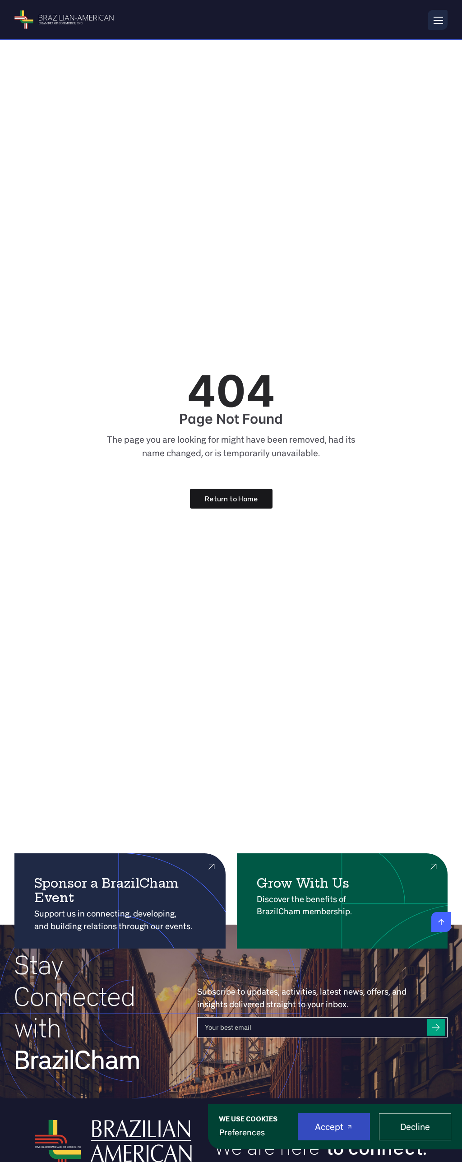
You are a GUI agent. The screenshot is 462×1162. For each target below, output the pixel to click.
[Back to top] (441, 922)
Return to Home (231, 499)
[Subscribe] (436, 1027)
